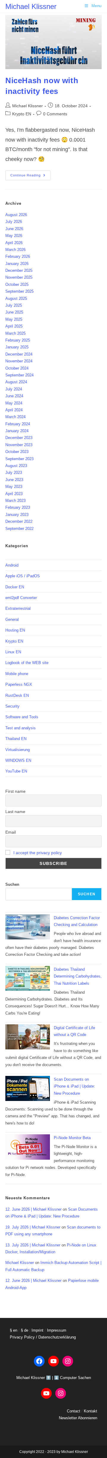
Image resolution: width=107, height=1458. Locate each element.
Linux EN (13, 652)
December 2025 (18, 270)
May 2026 (13, 235)
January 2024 (17, 431)
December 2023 (18, 437)
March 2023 (15, 500)
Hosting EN (15, 630)
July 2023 (13, 472)
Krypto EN (21, 113)
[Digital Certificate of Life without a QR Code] (27, 1036)
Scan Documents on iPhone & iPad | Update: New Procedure (74, 1086)
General (12, 619)
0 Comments (55, 113)
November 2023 (18, 445)
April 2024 (14, 410)
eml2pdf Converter (21, 597)
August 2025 (16, 298)
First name (15, 791)
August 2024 (16, 382)
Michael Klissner (30, 6)
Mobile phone (16, 673)
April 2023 (14, 493)
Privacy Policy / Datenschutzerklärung (43, 1337)
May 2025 (13, 319)
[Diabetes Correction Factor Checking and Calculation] (27, 926)
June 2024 (14, 396)
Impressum (56, 1330)
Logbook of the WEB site (26, 662)
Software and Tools (21, 717)
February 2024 (17, 424)
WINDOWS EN (18, 760)
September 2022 (19, 528)
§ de (24, 1330)
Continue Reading (30, 176)
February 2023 (17, 507)
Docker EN (14, 587)
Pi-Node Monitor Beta (72, 1138)
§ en (13, 1330)
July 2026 (13, 221)
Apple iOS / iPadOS (22, 576)
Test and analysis (20, 728)
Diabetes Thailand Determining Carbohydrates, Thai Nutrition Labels (78, 976)
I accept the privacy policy (37, 852)
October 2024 (17, 368)
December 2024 (18, 354)
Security (12, 706)
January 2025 (17, 347)
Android (11, 565)
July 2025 (13, 305)
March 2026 (15, 249)
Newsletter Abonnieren (78, 1418)
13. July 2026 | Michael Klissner (32, 1245)
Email (10, 832)
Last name (15, 811)
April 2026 (14, 243)
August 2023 (16, 465)
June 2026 (14, 229)
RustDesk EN (17, 695)
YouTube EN (16, 771)
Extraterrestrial (18, 608)
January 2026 (17, 263)
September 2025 (19, 291)
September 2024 (19, 375)
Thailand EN (15, 738)
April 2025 (14, 326)
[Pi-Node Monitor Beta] (27, 1147)
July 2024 (13, 389)
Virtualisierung (17, 749)
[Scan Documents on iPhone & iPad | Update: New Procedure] (27, 1088)
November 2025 (18, 277)
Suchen (12, 884)
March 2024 (15, 417)
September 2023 (19, 459)
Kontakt (90, 1411)
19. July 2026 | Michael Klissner (32, 1227)
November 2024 (18, 361)
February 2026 (17, 256)
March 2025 (15, 333)
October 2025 (17, 284)
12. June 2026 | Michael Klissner (33, 1209)
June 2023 (14, 479)
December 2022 (18, 521)
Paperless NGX (18, 684)
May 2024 (13, 403)
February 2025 (17, 340)
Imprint (37, 1330)
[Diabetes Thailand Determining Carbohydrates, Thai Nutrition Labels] (27, 978)
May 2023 (13, 486)
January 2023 (17, 514)
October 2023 (17, 451)
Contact (73, 1411)
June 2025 (14, 312)
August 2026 (16, 215)
